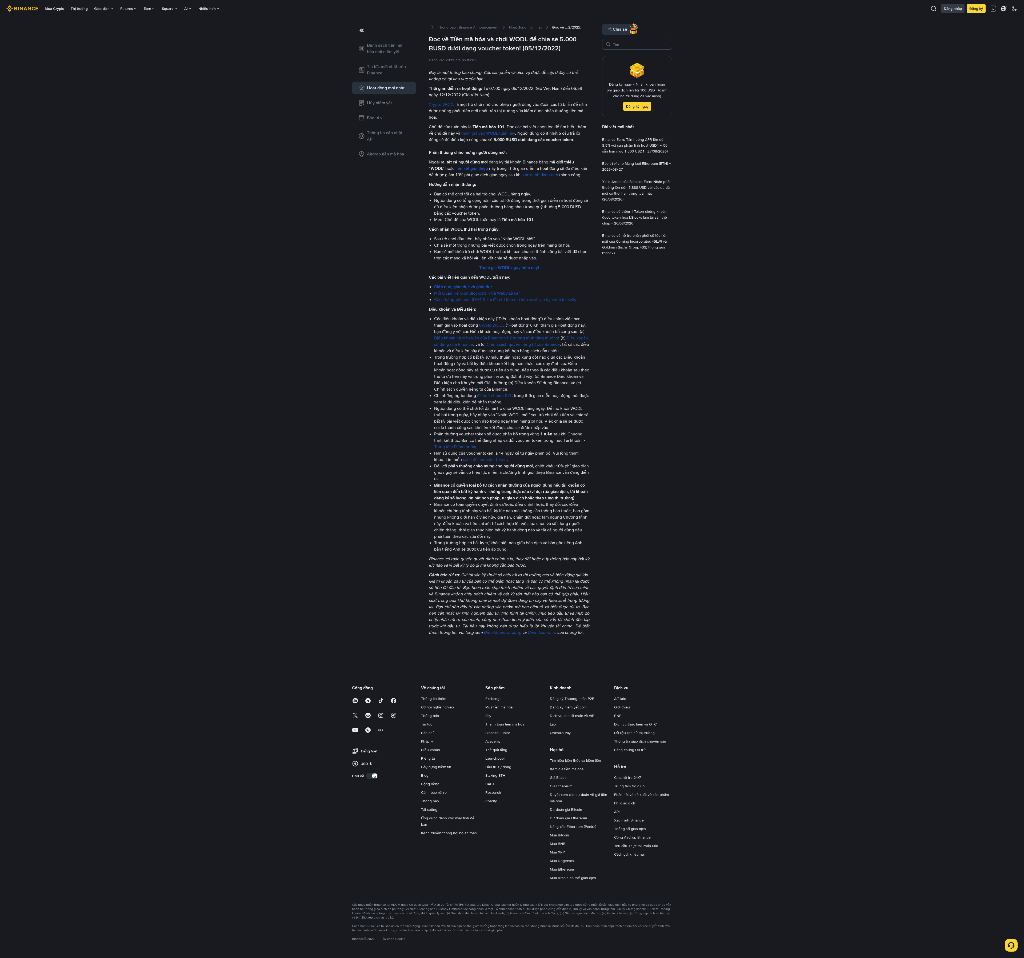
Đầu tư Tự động (498, 766)
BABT (490, 783)
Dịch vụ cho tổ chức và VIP (572, 715)
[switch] (372, 776)
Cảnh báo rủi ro (434, 792)
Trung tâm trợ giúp (629, 786)
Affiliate (620, 698)
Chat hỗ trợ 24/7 (627, 777)
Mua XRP (557, 852)
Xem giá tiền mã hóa (566, 769)
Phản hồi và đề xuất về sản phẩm (641, 794)
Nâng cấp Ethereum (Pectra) (573, 826)
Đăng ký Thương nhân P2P (572, 698)
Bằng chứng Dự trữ (630, 749)
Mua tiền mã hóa (499, 707)
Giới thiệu (622, 707)
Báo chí (427, 732)
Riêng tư (428, 758)
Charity (491, 801)
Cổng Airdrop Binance (632, 837)
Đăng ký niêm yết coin (568, 707)
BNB (618, 715)
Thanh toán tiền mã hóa (504, 724)
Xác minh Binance (629, 820)
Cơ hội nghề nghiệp (437, 707)
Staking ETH (495, 775)
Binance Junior (497, 732)
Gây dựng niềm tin (436, 766)
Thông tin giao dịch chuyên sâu (640, 741)
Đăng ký (976, 8)
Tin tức (426, 724)
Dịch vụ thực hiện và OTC (635, 724)
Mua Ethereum (562, 869)
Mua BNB (557, 843)
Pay (488, 715)
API (616, 811)
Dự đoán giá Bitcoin (566, 809)
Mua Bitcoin (559, 835)
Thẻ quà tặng (496, 749)
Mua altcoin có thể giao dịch (573, 877)
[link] (384, 48)
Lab (553, 724)
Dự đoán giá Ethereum (568, 818)
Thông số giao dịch (630, 828)
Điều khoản (430, 749)
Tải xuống (429, 809)
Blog (425, 775)
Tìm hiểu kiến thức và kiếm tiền (575, 760)
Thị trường (79, 8)
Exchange (493, 698)
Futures (126, 8)
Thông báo (430, 715)
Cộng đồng (430, 783)
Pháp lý (427, 741)
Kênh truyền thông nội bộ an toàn (449, 833)
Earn (147, 8)
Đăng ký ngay (637, 106)
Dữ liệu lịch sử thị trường (634, 732)
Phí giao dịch (624, 803)
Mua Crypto (54, 8)
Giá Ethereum (561, 786)
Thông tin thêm (433, 698)
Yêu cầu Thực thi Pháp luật (636, 845)
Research (493, 792)
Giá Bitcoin (558, 777)
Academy (493, 741)
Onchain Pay (560, 732)
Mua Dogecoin (562, 860)
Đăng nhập (953, 8)
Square (168, 8)
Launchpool (495, 758)
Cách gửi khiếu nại (629, 854)
